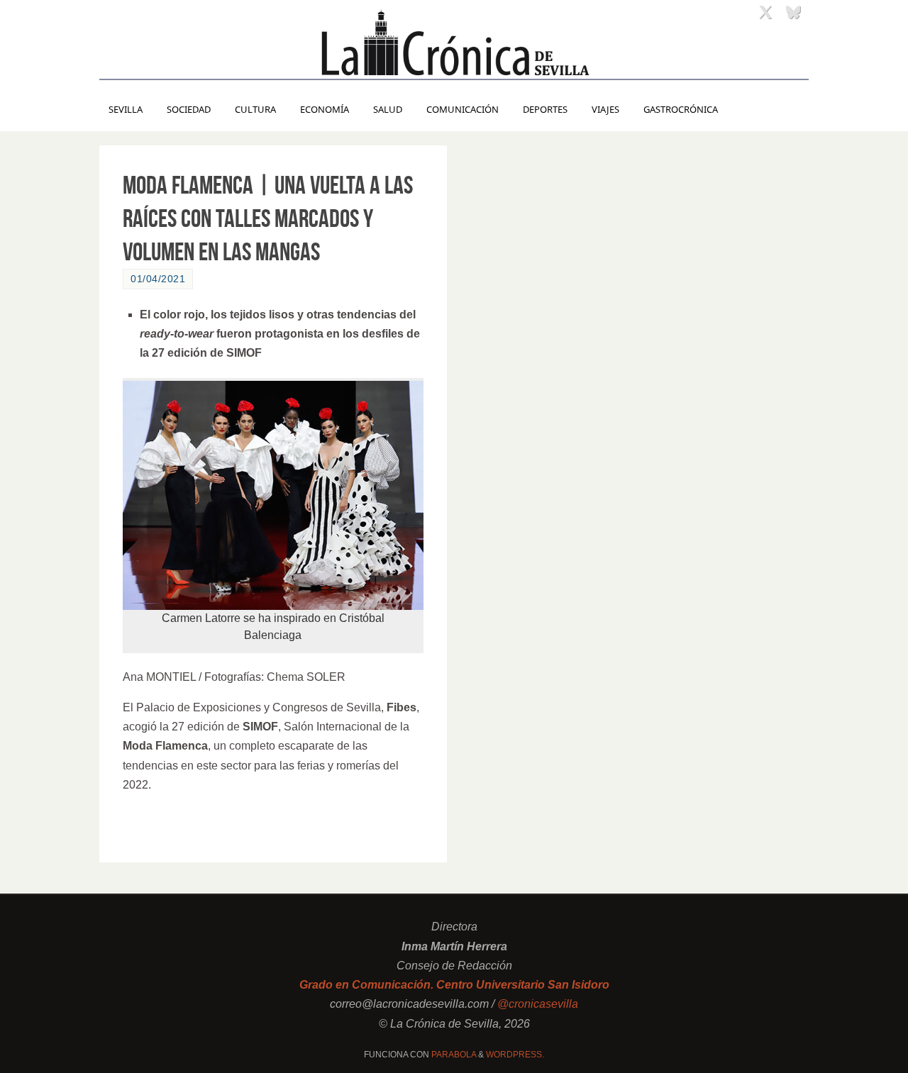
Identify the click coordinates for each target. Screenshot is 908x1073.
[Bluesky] (793, 12)
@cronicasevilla (537, 1004)
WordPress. (515, 1055)
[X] (765, 12)
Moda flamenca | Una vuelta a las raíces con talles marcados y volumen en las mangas (268, 218)
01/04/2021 (158, 279)
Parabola (453, 1055)
